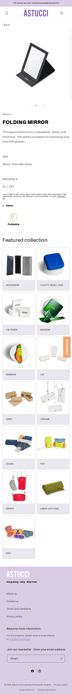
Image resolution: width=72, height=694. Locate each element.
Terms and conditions (19, 608)
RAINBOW (11, 374)
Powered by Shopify (41, 684)
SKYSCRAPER (12, 285)
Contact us (13, 601)
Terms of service (26, 690)
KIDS (8, 553)
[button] (6, 13)
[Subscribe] (61, 658)
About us (12, 593)
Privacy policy (14, 616)
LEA (42, 374)
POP (42, 464)
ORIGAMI (44, 419)
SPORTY (10, 508)
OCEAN (9, 464)
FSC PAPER (11, 329)
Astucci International (22, 684)
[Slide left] (28, 105)
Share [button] (9, 205)
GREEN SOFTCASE (49, 508)
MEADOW (45, 329)
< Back (6, 24)
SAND (9, 419)
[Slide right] (43, 105)
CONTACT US (66, 347)
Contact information (46, 690)
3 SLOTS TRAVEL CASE (51, 285)
